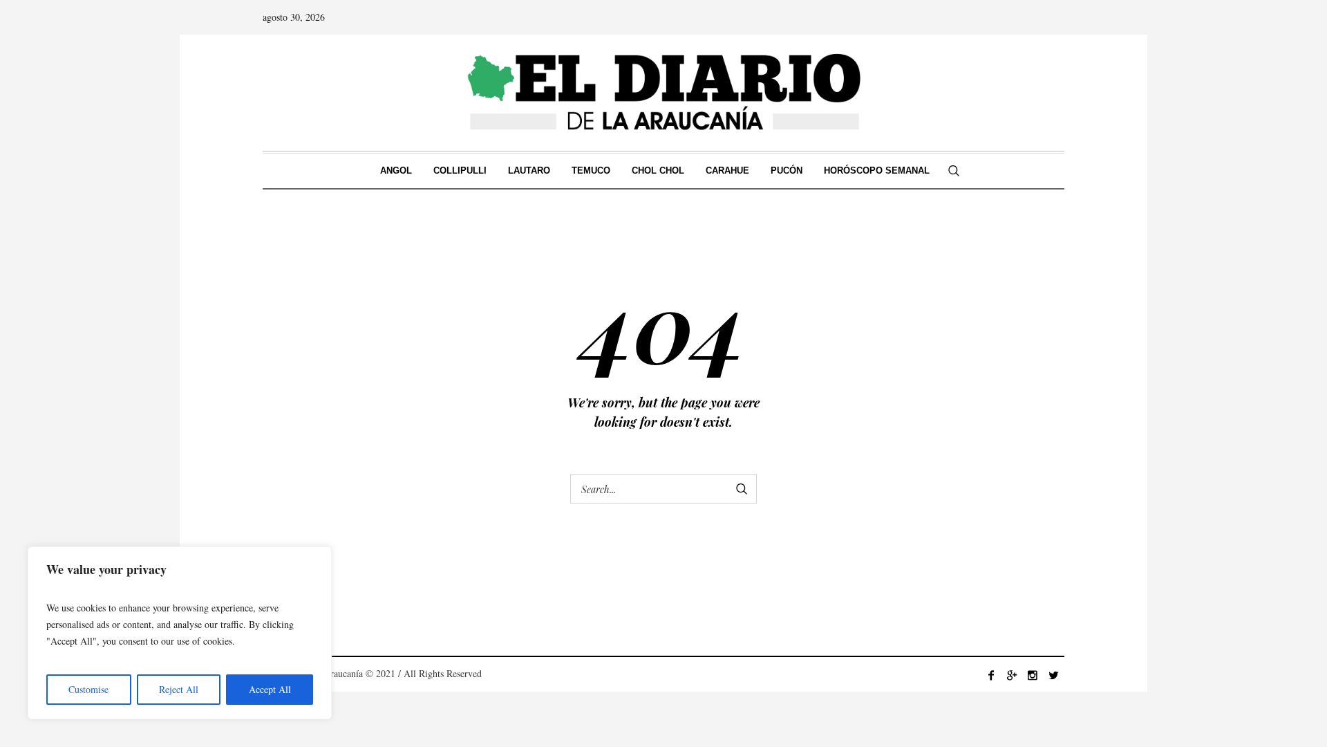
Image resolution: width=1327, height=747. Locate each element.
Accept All (270, 689)
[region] (180, 632)
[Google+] (1012, 675)
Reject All (178, 689)
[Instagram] (1032, 675)
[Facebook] (991, 675)
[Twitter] (1053, 675)
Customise (88, 689)
